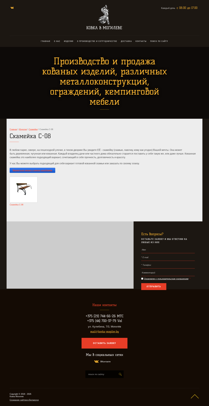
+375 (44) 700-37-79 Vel (104, 321)
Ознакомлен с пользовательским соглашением (166, 279)
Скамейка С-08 (16, 205)
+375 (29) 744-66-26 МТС (104, 316)
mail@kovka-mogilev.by (104, 331)
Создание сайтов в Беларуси (24, 400)
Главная (13, 129)
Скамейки (33, 129)
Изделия (23, 129)
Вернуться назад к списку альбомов (32, 170)
